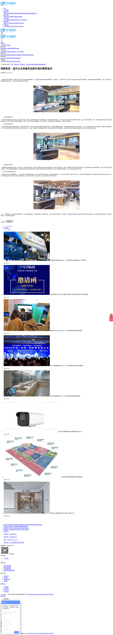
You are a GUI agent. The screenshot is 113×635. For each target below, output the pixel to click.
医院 (22, 23)
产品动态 (11, 26)
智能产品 (6, 11)
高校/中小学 (7, 23)
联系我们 (8, 45)
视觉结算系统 (7, 13)
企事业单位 (18, 23)
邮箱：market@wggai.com (10, 539)
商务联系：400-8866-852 (10, 537)
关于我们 (6, 10)
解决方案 (6, 15)
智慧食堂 (6, 16)
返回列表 (6, 228)
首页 (5, 8)
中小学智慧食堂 (22, 20)
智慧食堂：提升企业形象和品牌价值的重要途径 (33, 64)
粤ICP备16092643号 (32, 594)
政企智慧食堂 (7, 20)
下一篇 (8, 229)
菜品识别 (51, 594)
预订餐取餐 (15, 16)
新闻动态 (6, 24)
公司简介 (3, 45)
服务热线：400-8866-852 (10, 534)
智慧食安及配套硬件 (31, 13)
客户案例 (6, 21)
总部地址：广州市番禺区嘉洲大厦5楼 (14, 542)
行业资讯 (20, 26)
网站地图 (3, 596)
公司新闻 (6, 26)
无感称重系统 (22, 13)
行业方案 (6, 18)
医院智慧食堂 (14, 20)
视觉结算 (45, 594)
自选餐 (10, 16)
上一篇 (8, 226)
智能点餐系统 (14, 13)
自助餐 (20, 16)
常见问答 (16, 26)
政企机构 (12, 23)
